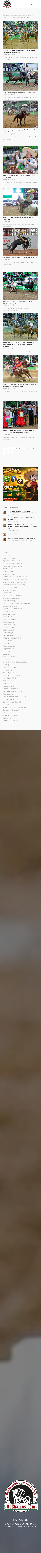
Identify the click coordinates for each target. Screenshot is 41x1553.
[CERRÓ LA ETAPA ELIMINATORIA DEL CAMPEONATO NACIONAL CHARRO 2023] (20, 35)
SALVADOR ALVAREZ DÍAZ (13, 697)
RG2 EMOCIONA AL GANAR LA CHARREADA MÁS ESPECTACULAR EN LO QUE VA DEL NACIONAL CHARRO (18, 345)
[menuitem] (30, 4)
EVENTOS (7, 633)
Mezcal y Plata (8, 673)
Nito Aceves (7, 681)
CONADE (6, 611)
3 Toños (6, 555)
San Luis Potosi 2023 (10, 699)
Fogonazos (7, 646)
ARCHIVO (6, 569)
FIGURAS (6, 641)
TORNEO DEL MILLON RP (13, 707)
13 (16, 448)
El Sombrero (7, 622)
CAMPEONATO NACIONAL (13, 582)
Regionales (7, 694)
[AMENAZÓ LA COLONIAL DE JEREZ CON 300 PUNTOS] (20, 77)
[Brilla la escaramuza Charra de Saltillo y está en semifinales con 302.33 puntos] (20, 369)
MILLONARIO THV (10, 675)
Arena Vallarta (8, 571)
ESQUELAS (7, 627)
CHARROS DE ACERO (11, 595)
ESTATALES (7, 630)
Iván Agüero (7, 657)
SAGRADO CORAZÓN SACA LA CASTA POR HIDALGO (20, 257)
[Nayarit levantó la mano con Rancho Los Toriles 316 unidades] (20, 160)
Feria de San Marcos (11, 635)
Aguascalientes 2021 (10, 561)
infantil (5, 654)
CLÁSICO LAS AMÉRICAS (12, 609)
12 (12, 448)
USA (4, 713)
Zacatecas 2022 (9, 721)
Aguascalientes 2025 (11, 566)
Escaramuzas (8, 625)
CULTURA (6, 617)
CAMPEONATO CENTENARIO (14, 577)
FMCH (5, 643)
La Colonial (7, 659)
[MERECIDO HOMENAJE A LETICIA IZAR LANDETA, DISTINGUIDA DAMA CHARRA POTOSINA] (20, 415)
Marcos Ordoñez (9, 667)
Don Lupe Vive (8, 619)
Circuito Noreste (9, 606)
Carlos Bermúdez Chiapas (13, 585)
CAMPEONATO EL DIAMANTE (14, 579)
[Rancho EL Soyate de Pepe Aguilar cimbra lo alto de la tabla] (20, 114)
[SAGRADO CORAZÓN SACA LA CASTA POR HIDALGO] (20, 242)
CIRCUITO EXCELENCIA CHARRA (15, 603)
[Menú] (35, 4)
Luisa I (5, 665)
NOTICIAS (6, 683)
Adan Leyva (7, 558)
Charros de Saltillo (10, 598)
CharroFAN (7, 593)
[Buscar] (30, 4)
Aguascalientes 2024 (11, 563)
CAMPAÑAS (7, 574)
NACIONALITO (8, 678)
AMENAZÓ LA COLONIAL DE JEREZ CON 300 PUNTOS (20, 92)
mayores (6, 670)
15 (23, 448)
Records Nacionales (10, 689)
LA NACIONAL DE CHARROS (14, 662)
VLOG (5, 718)
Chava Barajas (8, 601)
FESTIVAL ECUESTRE (11, 638)
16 (4, 452)
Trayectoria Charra (10, 710)
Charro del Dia (8, 590)
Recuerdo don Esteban (11, 691)
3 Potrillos (6, 553)
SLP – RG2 (6, 705)
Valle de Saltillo (9, 715)
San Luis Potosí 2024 (11, 702)
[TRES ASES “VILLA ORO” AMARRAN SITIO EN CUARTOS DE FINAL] (20, 286)
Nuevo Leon (7, 686)
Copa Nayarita (8, 614)
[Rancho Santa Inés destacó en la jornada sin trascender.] (20, 202)
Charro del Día (8, 587)
